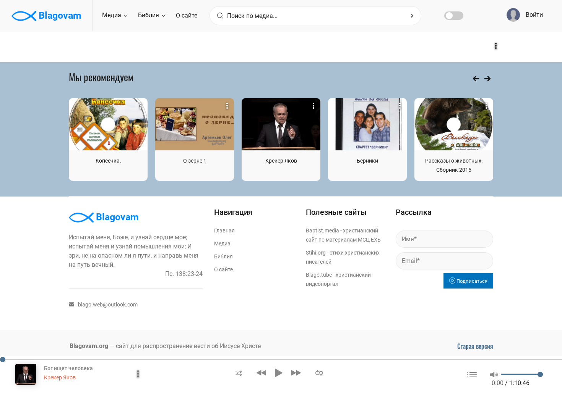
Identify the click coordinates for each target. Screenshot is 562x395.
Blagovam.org (89, 346)
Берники (367, 161)
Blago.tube (319, 275)
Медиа (112, 15)
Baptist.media (322, 230)
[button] (239, 373)
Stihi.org (316, 253)
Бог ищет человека (68, 368)
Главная (224, 230)
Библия (149, 15)
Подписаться (471, 281)
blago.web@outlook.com (108, 304)
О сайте (186, 15)
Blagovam (58, 15)
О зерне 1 (194, 161)
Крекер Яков (281, 161)
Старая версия (475, 346)
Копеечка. (108, 161)
